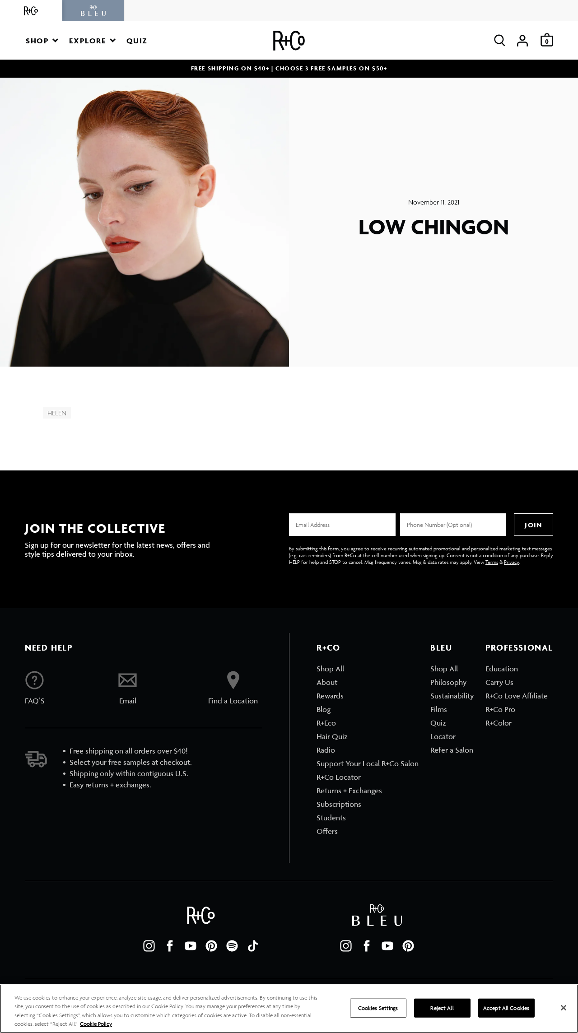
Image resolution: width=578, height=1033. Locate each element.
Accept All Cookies (506, 1008)
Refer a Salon (451, 749)
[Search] (499, 40)
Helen (56, 413)
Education (501, 668)
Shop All (330, 668)
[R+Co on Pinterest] (211, 946)
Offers (327, 831)
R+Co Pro (500, 709)
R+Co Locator (339, 777)
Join (533, 525)
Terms (491, 561)
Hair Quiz (332, 736)
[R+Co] (31, 10)
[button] (42, 40)
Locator (443, 736)
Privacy (511, 561)
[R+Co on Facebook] (170, 946)
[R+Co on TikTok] (253, 946)
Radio (326, 749)
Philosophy (448, 682)
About (327, 682)
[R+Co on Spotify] (232, 946)
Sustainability (452, 695)
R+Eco (326, 722)
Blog (324, 709)
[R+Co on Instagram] (149, 946)
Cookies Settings (378, 1008)
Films (438, 709)
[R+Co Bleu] (93, 10)
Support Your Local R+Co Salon (368, 763)
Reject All (441, 1008)
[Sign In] (522, 40)
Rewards (330, 695)
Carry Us (499, 682)
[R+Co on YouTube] (190, 946)
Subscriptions (339, 804)
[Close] (563, 1008)
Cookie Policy (96, 1023)
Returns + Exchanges (349, 790)
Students (331, 817)
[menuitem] (368, 668)
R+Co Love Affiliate (516, 695)
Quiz (438, 722)
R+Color (498, 722)
